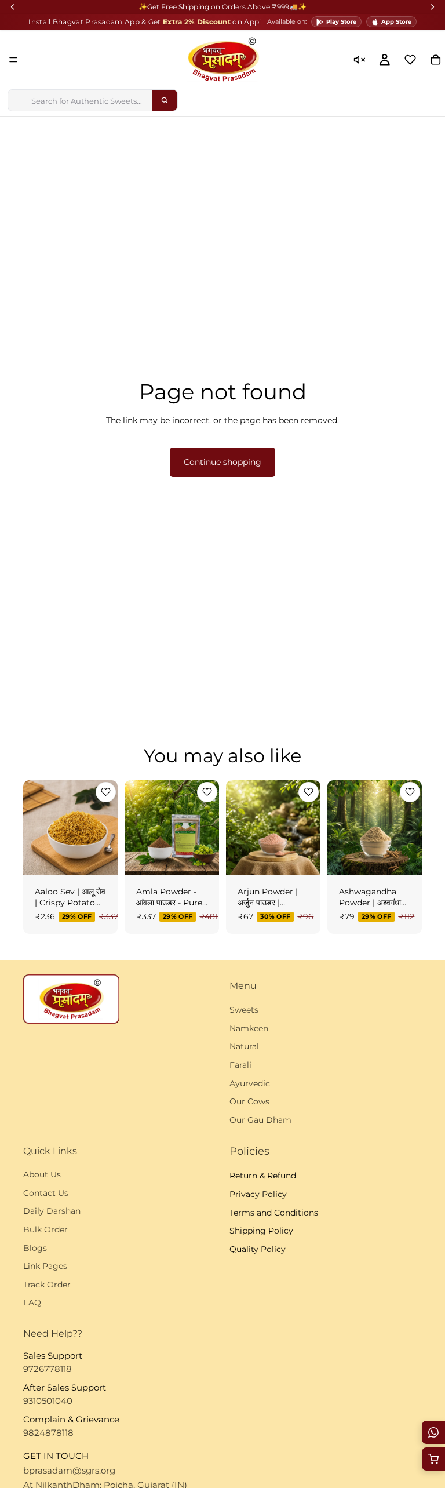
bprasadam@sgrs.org (69, 1470)
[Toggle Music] (359, 59)
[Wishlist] (410, 59)
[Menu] (13, 59)
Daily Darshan (52, 1211)
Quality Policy (257, 1249)
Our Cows (249, 1101)
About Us (42, 1174)
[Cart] (433, 1459)
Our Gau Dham (260, 1120)
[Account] (384, 59)
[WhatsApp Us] (433, 1432)
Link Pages (45, 1266)
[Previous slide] (36, 827)
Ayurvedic (249, 1083)
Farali (240, 1065)
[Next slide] (105, 827)
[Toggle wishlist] (106, 792)
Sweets (243, 1010)
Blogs (35, 1248)
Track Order (47, 1284)
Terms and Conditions (273, 1212)
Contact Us (45, 1193)
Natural (244, 1047)
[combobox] (80, 100)
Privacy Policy (258, 1194)
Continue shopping (222, 462)
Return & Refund (262, 1176)
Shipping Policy (261, 1230)
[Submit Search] (164, 100)
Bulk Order (45, 1229)
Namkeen (248, 1028)
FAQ (32, 1303)
